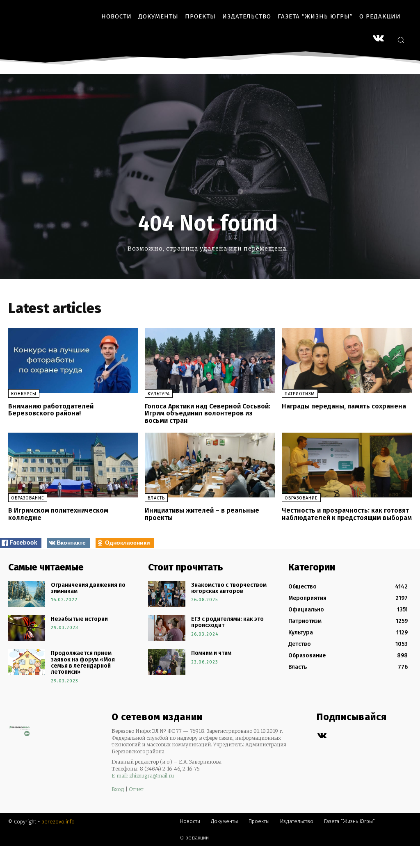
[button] (401, 40)
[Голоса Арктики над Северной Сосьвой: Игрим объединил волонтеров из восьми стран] (210, 360)
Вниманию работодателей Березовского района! (51, 409)
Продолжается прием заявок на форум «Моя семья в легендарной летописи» (83, 662)
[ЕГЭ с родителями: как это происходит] (166, 628)
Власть (156, 498)
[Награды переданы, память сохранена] (347, 360)
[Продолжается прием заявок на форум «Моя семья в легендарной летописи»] (26, 662)
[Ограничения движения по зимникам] (26, 594)
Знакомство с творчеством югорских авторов (229, 588)
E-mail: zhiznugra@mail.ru (143, 776)
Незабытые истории (79, 619)
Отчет (136, 789)
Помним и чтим (211, 653)
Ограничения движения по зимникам (88, 588)
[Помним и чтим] (166, 662)
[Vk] (322, 736)
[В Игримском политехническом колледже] (73, 465)
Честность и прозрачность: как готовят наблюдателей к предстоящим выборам (347, 514)
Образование (27, 498)
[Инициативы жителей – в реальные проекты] (210, 465)
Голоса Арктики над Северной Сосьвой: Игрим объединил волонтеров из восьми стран (207, 413)
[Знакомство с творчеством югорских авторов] (166, 594)
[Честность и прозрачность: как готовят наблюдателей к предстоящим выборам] (347, 465)
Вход (118, 789)
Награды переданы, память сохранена (344, 406)
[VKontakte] (378, 39)
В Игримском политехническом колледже (58, 514)
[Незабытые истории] (26, 628)
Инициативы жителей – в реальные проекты (202, 514)
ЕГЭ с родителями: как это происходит (227, 622)
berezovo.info (58, 822)
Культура (159, 394)
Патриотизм (300, 394)
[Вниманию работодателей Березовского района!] (73, 360)
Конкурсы (24, 394)
